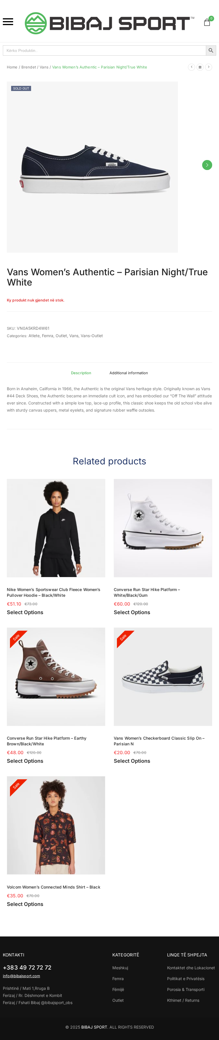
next (207, 165)
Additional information (129, 373)
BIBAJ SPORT (94, 1027)
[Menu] (11, 22)
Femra (47, 335)
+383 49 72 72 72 (27, 967)
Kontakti (13, 955)
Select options (25, 612)
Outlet (61, 335)
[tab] (81, 372)
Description (81, 373)
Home (12, 67)
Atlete (34, 335)
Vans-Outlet (92, 335)
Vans (44, 67)
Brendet (28, 67)
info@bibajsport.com (21, 976)
